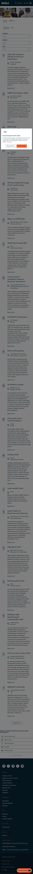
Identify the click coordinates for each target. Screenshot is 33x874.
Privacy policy (9, 141)
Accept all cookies (22, 146)
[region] (16, 139)
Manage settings (10, 146)
